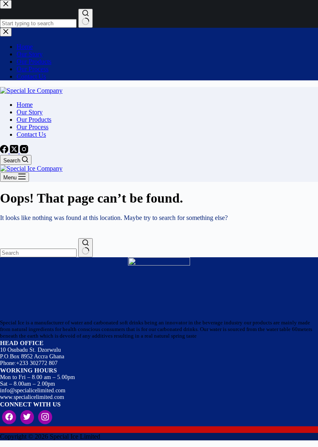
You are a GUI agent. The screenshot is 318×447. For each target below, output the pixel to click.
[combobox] (38, 253)
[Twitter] (27, 417)
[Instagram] (24, 151)
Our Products (34, 119)
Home (25, 104)
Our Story (30, 112)
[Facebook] (5, 151)
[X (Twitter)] (15, 151)
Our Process (32, 126)
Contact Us (31, 134)
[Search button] (85, 247)
